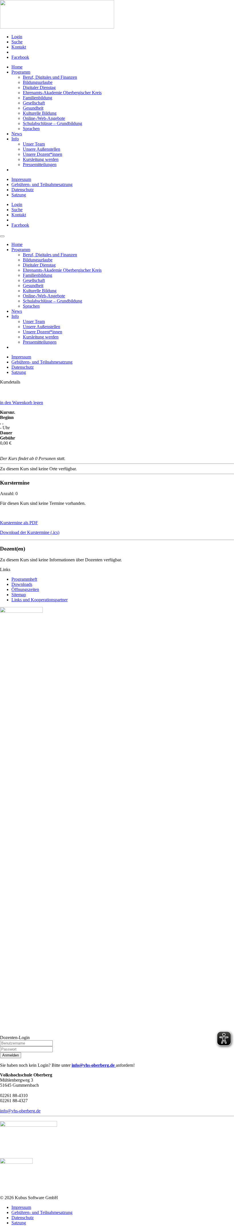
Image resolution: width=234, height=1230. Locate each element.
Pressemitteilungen (40, 164)
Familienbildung (37, 97)
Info (15, 138)
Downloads (21, 584)
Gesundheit (33, 108)
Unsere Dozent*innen (42, 154)
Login (16, 36)
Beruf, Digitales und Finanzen (50, 77)
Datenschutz (22, 189)
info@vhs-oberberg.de (94, 1065)
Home (17, 66)
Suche (17, 41)
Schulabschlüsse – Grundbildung (52, 123)
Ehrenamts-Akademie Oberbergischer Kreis (62, 92)
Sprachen (31, 128)
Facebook (20, 57)
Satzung (18, 194)
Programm (20, 72)
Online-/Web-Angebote (44, 118)
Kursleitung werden (40, 159)
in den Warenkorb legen (21, 402)
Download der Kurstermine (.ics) (29, 532)
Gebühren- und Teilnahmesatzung (41, 184)
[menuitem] (122, 36)
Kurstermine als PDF (19, 522)
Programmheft (24, 579)
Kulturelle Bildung (40, 113)
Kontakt (18, 47)
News (16, 133)
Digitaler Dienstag (39, 87)
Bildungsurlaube (38, 82)
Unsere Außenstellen (41, 149)
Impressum (21, 179)
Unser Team (34, 144)
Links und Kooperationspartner (39, 599)
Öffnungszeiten (25, 589)
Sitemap (18, 594)
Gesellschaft (34, 102)
